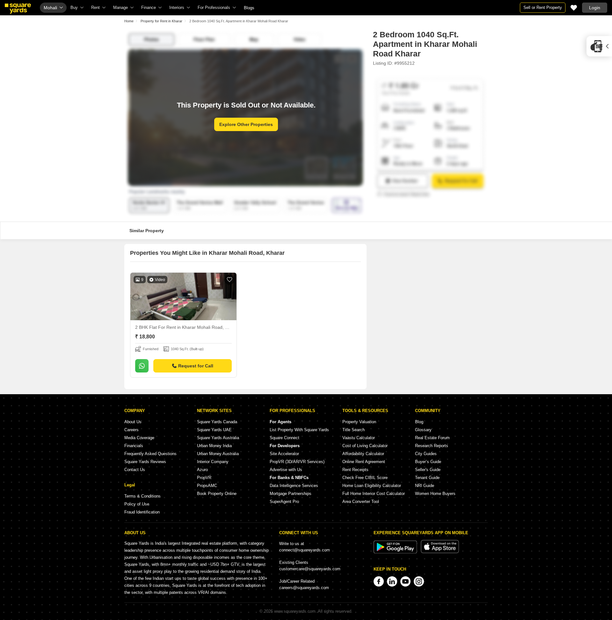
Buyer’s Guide (428, 461)
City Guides (426, 453)
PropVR (204, 477)
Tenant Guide (427, 477)
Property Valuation (359, 421)
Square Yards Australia (218, 437)
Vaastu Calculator (358, 437)
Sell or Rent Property (542, 7)
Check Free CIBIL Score (365, 477)
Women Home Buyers (435, 493)
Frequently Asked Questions (150, 453)
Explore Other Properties (246, 124)
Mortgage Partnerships (290, 493)
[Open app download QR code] (599, 46)
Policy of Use (136, 504)
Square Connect (284, 437)
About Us (133, 421)
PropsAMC (207, 485)
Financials (133, 445)
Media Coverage (139, 437)
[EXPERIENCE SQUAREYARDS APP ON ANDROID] (396, 552)
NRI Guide (424, 485)
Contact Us (134, 469)
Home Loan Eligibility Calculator (371, 485)
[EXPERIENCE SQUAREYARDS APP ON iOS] (440, 552)
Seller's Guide (428, 469)
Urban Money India (214, 445)
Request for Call (195, 365)
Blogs (249, 7)
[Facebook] (379, 581)
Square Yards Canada (217, 421)
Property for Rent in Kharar (161, 21)
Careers (131, 429)
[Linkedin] (392, 581)
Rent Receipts (355, 469)
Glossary (423, 429)
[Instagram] (419, 581)
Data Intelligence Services (294, 485)
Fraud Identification (142, 512)
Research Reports (431, 445)
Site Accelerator (284, 453)
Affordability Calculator (363, 453)
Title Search (353, 429)
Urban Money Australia (218, 453)
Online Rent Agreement (363, 461)
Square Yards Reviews (145, 461)
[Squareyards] (18, 9)
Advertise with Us (286, 469)
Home (129, 21)
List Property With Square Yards (299, 429)
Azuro (202, 469)
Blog (419, 421)
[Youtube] (405, 581)
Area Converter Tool (360, 501)
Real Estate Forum (432, 437)
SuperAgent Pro (284, 501)
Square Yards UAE (214, 429)
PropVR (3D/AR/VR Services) (297, 461)
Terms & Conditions (142, 496)
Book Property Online (217, 493)
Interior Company (213, 461)
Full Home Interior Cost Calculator (373, 493)
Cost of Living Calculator (365, 445)
